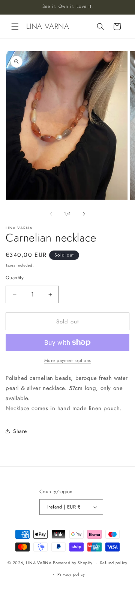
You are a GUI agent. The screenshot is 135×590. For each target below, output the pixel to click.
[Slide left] (51, 214)
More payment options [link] (67, 360)
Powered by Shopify (73, 563)
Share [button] (20, 431)
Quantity (15, 277)
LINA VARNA (39, 563)
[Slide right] (84, 214)
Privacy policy (71, 574)
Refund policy (114, 563)
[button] (15, 26)
